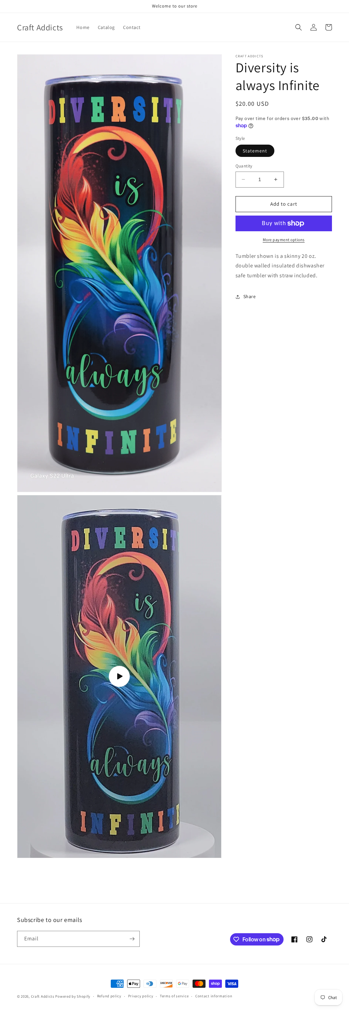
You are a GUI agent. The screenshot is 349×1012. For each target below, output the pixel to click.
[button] (298, 27)
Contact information (213, 996)
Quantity (244, 166)
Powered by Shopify (72, 996)
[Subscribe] (131, 939)
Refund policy (109, 996)
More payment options (284, 239)
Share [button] (249, 296)
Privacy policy (140, 996)
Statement (255, 151)
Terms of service (174, 996)
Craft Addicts (43, 996)
